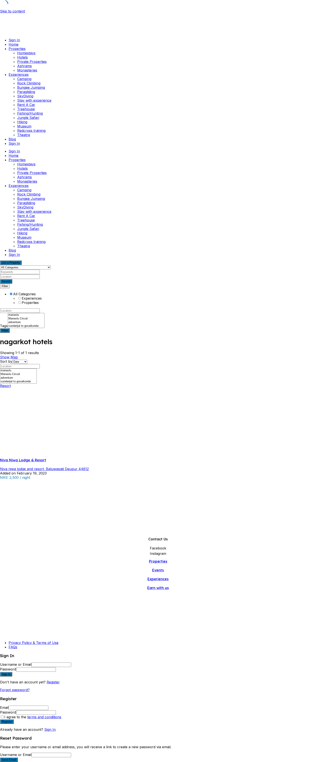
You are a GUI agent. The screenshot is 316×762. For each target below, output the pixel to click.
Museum (24, 126)
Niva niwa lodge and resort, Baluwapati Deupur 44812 (44, 469)
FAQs (13, 647)
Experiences (19, 74)
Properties (17, 49)
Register (53, 682)
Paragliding (26, 92)
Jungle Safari (28, 117)
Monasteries (27, 70)
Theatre (23, 135)
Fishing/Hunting (30, 113)
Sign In (50, 729)
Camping (24, 79)
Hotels (22, 57)
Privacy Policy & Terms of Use (33, 643)
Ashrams (24, 66)
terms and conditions (44, 717)
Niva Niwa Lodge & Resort (23, 460)
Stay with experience (34, 100)
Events (158, 570)
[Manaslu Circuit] (26, 318)
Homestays (26, 53)
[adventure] (26, 322)
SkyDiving (25, 96)
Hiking (22, 122)
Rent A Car (26, 105)
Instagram (158, 553)
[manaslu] (26, 315)
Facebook (158, 548)
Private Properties (32, 61)
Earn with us (158, 588)
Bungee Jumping (31, 87)
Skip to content (12, 11)
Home (13, 44)
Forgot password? (15, 690)
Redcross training (31, 130)
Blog (12, 139)
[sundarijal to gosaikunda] (26, 326)
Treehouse (26, 109)
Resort (5, 386)
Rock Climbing (28, 83)
